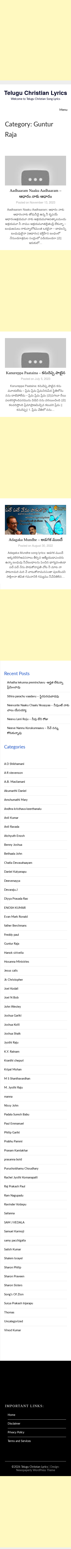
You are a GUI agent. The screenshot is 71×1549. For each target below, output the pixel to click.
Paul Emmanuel (14, 1123)
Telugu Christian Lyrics (35, 92)
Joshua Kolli (12, 1024)
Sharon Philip (12, 1267)
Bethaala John (13, 853)
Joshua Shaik (12, 1033)
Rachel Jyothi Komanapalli (21, 1177)
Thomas (9, 1312)
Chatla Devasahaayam (18, 862)
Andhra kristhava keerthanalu (22, 808)
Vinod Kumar (12, 1330)
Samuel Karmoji (14, 1231)
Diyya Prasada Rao (16, 898)
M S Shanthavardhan (17, 1078)
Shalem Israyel (13, 1258)
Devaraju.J (11, 889)
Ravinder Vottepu (15, 1204)
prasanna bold (13, 1159)
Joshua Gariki (12, 1015)
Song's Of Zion (13, 1294)
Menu (63, 109)
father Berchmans (15, 925)
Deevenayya (12, 880)
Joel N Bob (11, 997)
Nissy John (11, 1105)
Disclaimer (14, 1423)
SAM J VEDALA (14, 1222)
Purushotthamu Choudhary (21, 1168)
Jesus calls (11, 970)
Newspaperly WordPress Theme (35, 1470)
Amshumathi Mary (16, 799)
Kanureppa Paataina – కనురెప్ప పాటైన (35, 373)
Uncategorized (13, 1321)
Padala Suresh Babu (16, 1114)
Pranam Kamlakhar (16, 1150)
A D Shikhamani (14, 764)
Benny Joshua (13, 844)
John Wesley (12, 1006)
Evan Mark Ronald (16, 916)
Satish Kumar (12, 1249)
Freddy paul (11, 934)
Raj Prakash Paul (14, 1186)
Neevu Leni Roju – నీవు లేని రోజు (27, 719)
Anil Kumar (11, 817)
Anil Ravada (11, 826)
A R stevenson (13, 772)
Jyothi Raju (11, 1042)
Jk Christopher (13, 979)
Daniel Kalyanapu (15, 871)
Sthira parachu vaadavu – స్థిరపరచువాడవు (33, 696)
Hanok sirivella (13, 952)
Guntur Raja (11, 943)
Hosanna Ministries (16, 961)
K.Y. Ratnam (11, 1051)
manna (8, 1096)
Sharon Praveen (14, 1276)
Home (11, 1415)
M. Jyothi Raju (13, 1087)
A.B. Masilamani (14, 781)
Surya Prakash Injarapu (18, 1303)
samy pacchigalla (15, 1240)
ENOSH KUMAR (15, 907)
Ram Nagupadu (13, 1195)
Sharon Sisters (13, 1285)
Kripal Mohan (12, 1069)
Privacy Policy (16, 1432)
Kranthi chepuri (14, 1060)
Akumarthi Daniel (15, 790)
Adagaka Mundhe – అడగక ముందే (36, 539)
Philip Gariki (12, 1132)
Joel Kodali (11, 988)
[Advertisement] (35, 40)
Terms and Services (19, 1441)
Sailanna (9, 1213)
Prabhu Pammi (13, 1141)
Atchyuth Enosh (14, 835)
